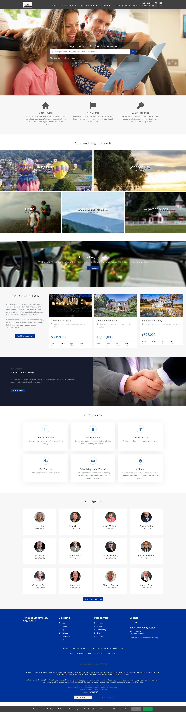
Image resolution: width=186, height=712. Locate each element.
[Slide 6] (101, 89)
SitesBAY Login (113, 653)
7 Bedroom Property (61, 320)
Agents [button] (116, 6)
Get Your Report (18, 390)
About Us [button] (136, 6)
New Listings (93, 112)
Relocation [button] (83, 6)
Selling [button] (72, 6)
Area (63, 639)
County (64, 626)
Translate (109, 697)
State (63, 623)
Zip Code (65, 633)
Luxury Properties (140, 112)
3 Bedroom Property (106, 320)
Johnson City (101, 630)
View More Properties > (25, 336)
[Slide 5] (97, 89)
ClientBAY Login (99, 653)
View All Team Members (93, 599)
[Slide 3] (91, 89)
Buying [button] (63, 6)
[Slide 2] (88, 89)
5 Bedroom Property (152, 320)
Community (66, 636)
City (63, 630)
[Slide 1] (85, 89)
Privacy (70, 653)
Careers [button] (145, 6)
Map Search (55, 58)
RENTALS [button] (94, 6)
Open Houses (45, 112)
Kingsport (100, 623)
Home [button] (54, 6)
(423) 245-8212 (146, 3)
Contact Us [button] (157, 6)
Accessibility (80, 653)
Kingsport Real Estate (71, 648)
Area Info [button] (126, 6)
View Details (40, 528)
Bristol (99, 626)
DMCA (89, 653)
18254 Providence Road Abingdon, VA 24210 (162, 324)
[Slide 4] (94, 89)
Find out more (93, 268)
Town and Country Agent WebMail (93, 664)
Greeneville (101, 633)
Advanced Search (71, 58)
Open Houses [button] (105, 6)
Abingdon (100, 636)
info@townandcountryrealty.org (146, 638)
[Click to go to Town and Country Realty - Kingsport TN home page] (27, 4)
